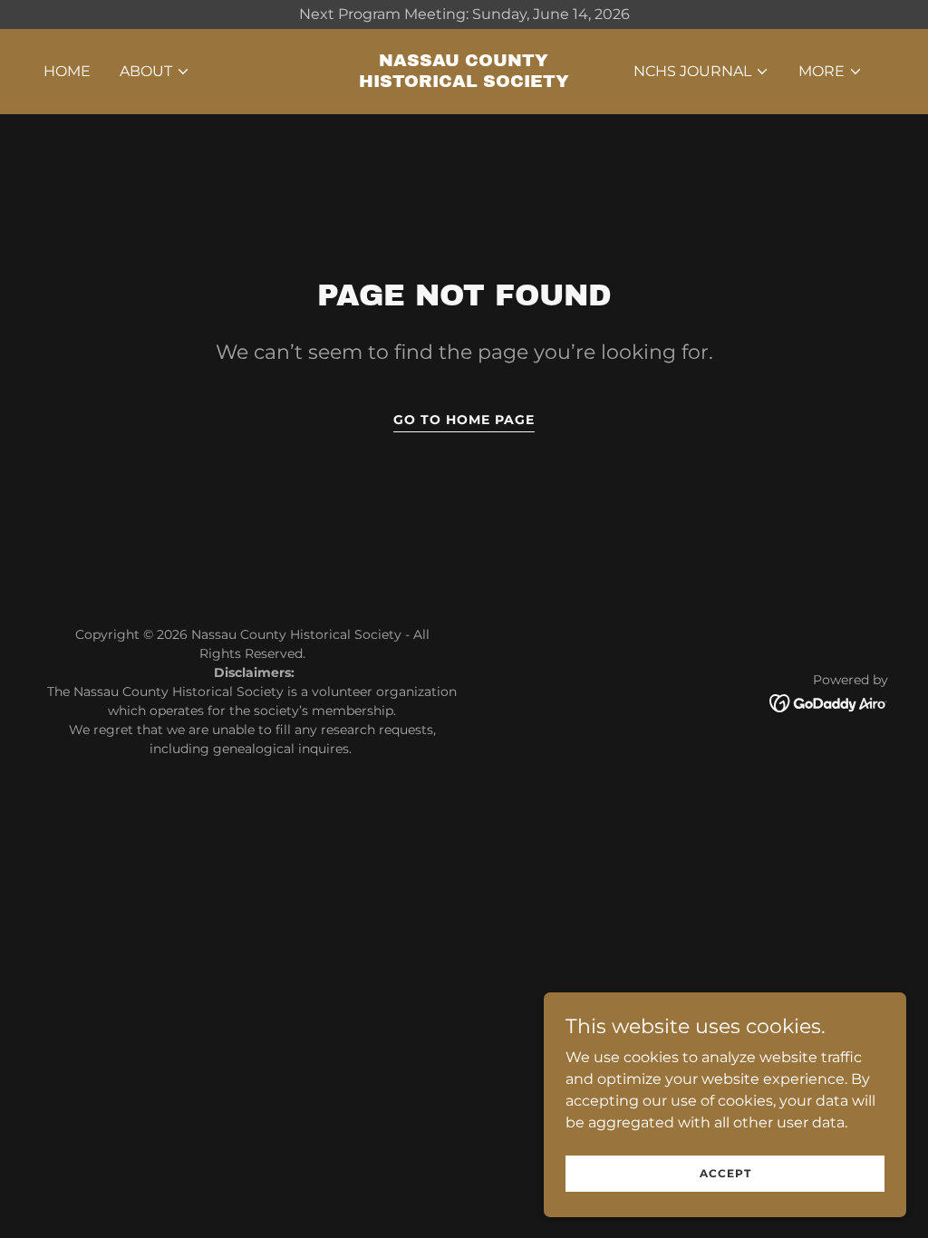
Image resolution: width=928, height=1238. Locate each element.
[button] (155, 71)
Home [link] (67, 71)
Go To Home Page (464, 419)
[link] (464, 82)
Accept (725, 1173)
